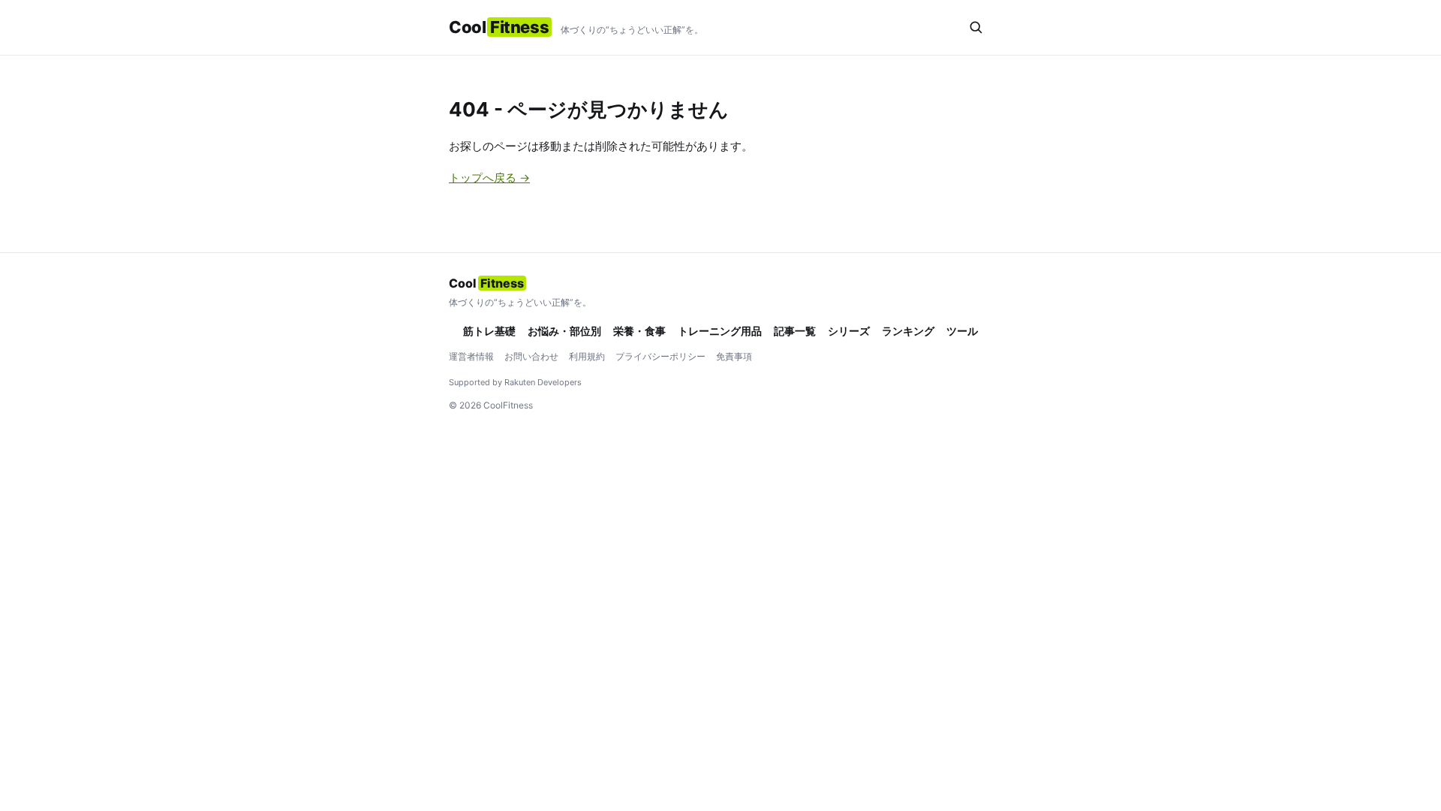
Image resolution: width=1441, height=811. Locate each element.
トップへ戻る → (489, 177)
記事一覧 (795, 330)
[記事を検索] (975, 27)
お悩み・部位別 (564, 330)
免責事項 (734, 356)
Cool (499, 27)
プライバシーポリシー (660, 356)
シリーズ (849, 330)
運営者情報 (471, 356)
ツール (962, 330)
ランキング (908, 330)
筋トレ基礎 (489, 330)
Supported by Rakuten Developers (515, 382)
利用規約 (587, 356)
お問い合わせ (531, 356)
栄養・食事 (639, 330)
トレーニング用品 (720, 330)
